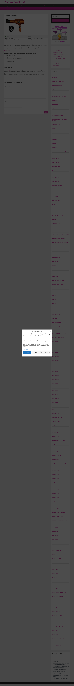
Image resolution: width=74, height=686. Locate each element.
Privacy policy (39, 354)
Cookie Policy (34, 354)
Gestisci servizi (25, 349)
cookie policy (47, 334)
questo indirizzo (33, 341)
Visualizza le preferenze (45, 352)
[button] (50, 331)
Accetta (27, 352)
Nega (36, 352)
